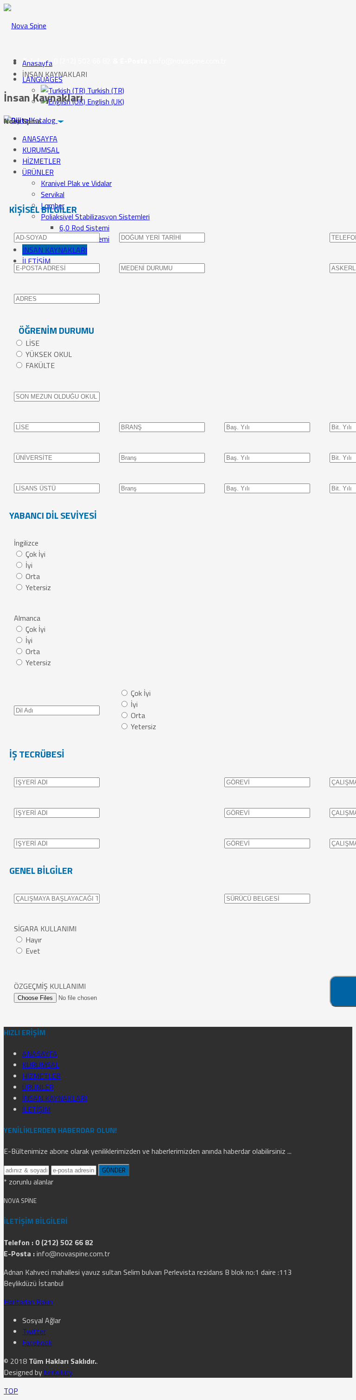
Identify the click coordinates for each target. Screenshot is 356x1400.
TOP (11, 1390)
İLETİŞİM (36, 261)
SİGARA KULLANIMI (45, 928)
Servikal (52, 194)
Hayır (33, 939)
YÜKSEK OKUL (48, 354)
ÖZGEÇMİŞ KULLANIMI (50, 986)
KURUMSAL (40, 149)
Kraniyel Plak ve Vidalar (76, 183)
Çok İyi (35, 554)
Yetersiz (38, 587)
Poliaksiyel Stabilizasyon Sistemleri (95, 216)
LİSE (32, 343)
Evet (32, 950)
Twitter (34, 1331)
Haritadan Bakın (28, 1301)
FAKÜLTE (40, 365)
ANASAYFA (39, 138)
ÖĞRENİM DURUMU (56, 330)
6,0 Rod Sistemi (84, 227)
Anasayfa (37, 63)
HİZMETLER (41, 160)
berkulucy (58, 1372)
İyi (28, 565)
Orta (32, 576)
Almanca (27, 618)
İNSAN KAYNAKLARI (54, 249)
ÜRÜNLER (38, 172)
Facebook (37, 1342)
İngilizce (26, 542)
